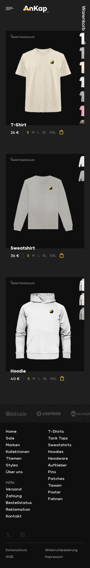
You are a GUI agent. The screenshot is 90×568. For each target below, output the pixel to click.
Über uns (14, 472)
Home (11, 431)
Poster (54, 492)
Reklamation (18, 509)
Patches (56, 479)
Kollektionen (18, 452)
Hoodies (55, 452)
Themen (14, 458)
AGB (9, 557)
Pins (52, 472)
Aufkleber (57, 465)
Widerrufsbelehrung (61, 550)
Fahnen (55, 499)
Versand (14, 489)
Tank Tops (58, 438)
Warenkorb (83, 25)
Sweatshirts (59, 445)
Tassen (55, 485)
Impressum (54, 557)
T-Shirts (56, 431)
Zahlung (14, 496)
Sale (10, 438)
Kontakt (14, 516)
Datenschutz (16, 550)
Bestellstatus (19, 503)
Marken (13, 445)
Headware (58, 458)
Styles (12, 465)
